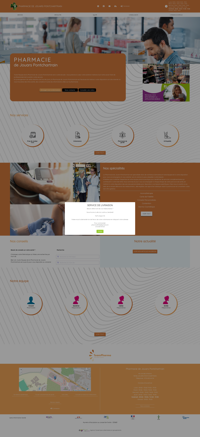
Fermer (100, 231)
